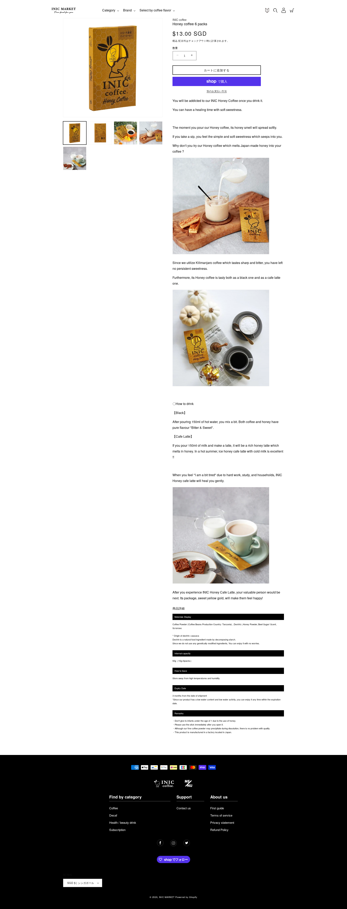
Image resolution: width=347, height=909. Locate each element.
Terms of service (221, 815)
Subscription (117, 830)
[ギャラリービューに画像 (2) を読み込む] (100, 133)
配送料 (182, 40)
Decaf (113, 815)
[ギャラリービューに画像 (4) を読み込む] (150, 133)
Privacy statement (222, 822)
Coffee (113, 808)
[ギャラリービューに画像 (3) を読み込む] (125, 133)
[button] (110, 10)
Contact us (184, 808)
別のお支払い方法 (217, 91)
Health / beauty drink (122, 822)
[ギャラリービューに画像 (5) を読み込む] (74, 158)
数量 (175, 48)
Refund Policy (219, 830)
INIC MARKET (167, 897)
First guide (217, 808)
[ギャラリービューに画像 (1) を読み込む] (74, 133)
